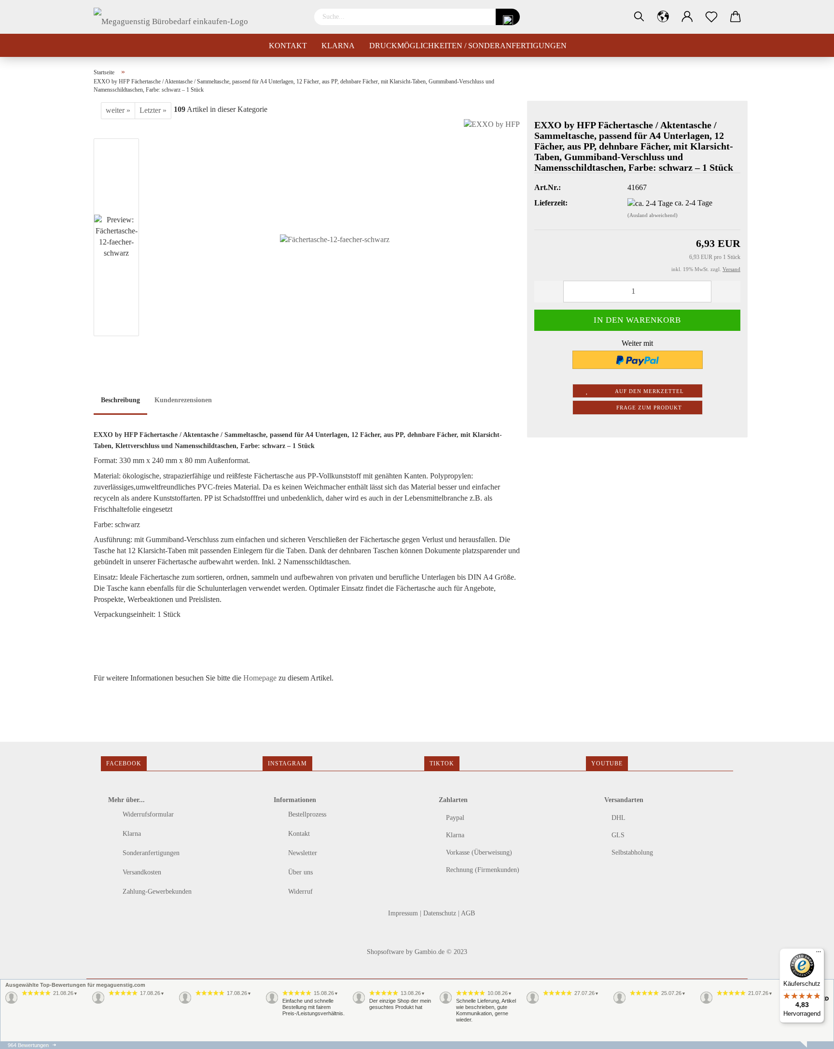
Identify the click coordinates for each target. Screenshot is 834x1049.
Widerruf (299, 891)
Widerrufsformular (147, 814)
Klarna (338, 45)
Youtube (607, 763)
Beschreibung (120, 400)
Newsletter (301, 853)
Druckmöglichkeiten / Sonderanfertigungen (468, 45)
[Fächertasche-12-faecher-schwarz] (334, 239)
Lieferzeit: (551, 203)
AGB (468, 913)
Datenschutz (440, 913)
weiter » (118, 110)
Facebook (123, 763)
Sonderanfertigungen (150, 853)
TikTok (442, 763)
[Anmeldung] (687, 17)
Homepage (260, 678)
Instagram (287, 763)
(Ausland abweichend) (652, 215)
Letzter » (153, 110)
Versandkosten (141, 872)
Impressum (404, 913)
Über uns (299, 872)
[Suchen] (639, 17)
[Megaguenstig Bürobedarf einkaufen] (174, 17)
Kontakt (288, 45)
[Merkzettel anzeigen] (711, 17)
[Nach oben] (26, 1034)
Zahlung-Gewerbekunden (156, 891)
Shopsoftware (385, 951)
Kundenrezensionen (183, 400)
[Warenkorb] (735, 17)
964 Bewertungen (28, 1045)
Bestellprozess (306, 814)
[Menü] (818, 954)
